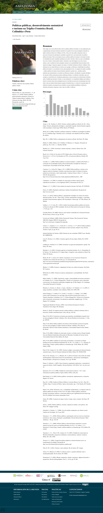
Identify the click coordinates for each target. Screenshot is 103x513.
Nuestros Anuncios (58, 12)
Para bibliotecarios (45, 499)
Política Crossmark (56, 504)
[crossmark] (86, 29)
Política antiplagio (55, 494)
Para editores (44, 496)
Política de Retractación (57, 499)
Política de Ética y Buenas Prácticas (59, 492)
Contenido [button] (28, 12)
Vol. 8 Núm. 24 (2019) (16, 19)
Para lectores (44, 494)
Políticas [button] (49, 12)
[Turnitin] (73, 475)
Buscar (66, 12)
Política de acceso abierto (57, 496)
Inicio (14, 12)
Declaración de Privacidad (57, 501)
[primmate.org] (85, 484)
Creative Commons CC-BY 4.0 (75, 484)
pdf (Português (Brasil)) (86, 25)
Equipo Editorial (17, 494)
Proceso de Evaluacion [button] (39, 12)
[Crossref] (51, 475)
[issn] (40, 475)
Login (78, 2)
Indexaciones (16, 499)
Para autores (44, 492)
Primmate (44, 484)
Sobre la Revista (17, 492)
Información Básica (17, 496)
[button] (16, 39)
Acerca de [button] (20, 12)
